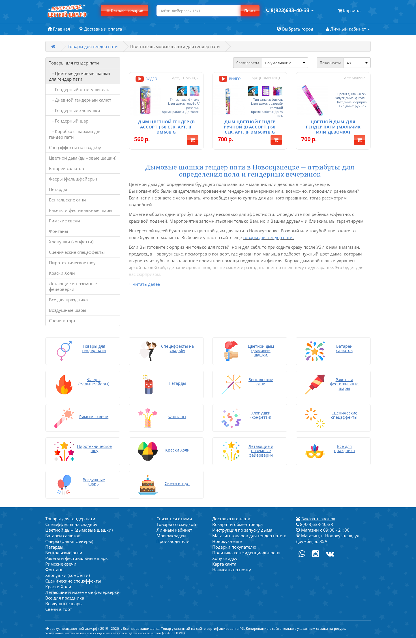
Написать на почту (231, 569)
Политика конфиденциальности (246, 552)
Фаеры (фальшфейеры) (73, 179)
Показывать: (330, 62)
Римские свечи (64, 221)
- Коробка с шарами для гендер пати (75, 134)
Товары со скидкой (176, 524)
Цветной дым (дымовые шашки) (82, 158)
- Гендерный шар (68, 121)
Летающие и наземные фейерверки (73, 286)
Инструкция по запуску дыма (242, 530)
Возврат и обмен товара (237, 524)
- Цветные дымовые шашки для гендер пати (79, 76)
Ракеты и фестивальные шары (80, 210)
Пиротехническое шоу (72, 262)
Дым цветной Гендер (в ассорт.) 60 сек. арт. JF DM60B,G (166, 127)
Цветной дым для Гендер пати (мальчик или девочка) (333, 127)
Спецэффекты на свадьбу (75, 147)
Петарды (58, 189)
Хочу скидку (224, 558)
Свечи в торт (62, 320)
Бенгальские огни (67, 200)
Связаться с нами (174, 518)
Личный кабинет (174, 530)
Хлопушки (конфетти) (71, 241)
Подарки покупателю (234, 547)
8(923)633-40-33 (316, 524)
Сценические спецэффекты (77, 252)
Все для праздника (68, 299)
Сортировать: (247, 62)
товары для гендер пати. (268, 237)
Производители (173, 541)
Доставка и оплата (231, 518)
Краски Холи (62, 273)
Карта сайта (224, 564)
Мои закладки (171, 535)
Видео (151, 78)
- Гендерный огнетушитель (79, 89)
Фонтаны (58, 231)
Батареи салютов (66, 168)
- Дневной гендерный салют (80, 100)
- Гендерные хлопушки (74, 110)
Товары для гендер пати (93, 46)
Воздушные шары (67, 310)
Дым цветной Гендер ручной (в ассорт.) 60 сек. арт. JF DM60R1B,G (249, 127)
